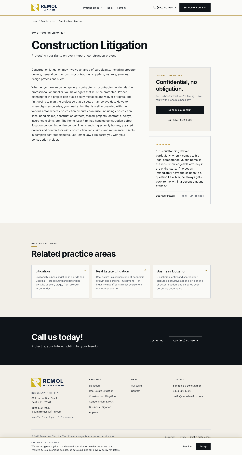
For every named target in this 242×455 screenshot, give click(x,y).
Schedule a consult (195, 7)
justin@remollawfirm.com (46, 411)
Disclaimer (169, 437)
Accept (203, 446)
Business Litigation (100, 407)
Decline (187, 446)
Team (109, 7)
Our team (136, 385)
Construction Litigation (102, 396)
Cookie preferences (200, 437)
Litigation (94, 385)
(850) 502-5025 (40, 407)
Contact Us (156, 340)
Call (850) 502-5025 (180, 119)
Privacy (182, 437)
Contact (121, 7)
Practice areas (91, 7)
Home (34, 21)
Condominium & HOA (101, 401)
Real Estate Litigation (101, 390)
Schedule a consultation (187, 385)
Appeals (93, 412)
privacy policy (100, 449)
